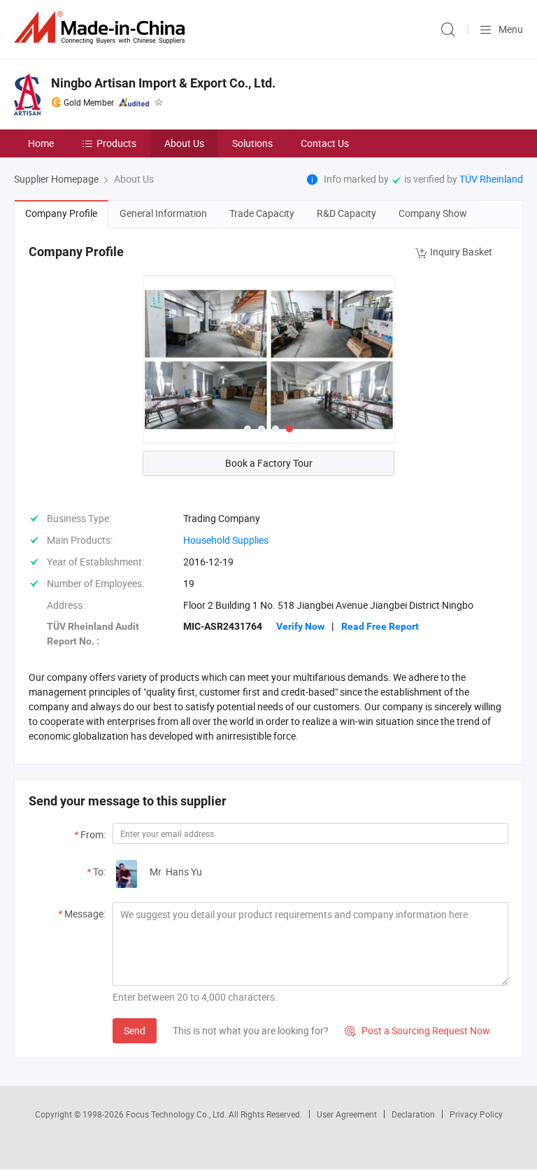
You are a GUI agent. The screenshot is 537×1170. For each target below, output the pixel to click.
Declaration (413, 1114)
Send (134, 1030)
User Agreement (347, 1114)
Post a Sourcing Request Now (417, 1030)
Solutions (252, 143)
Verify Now (300, 626)
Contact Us (325, 143)
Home (41, 143)
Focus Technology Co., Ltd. (177, 1114)
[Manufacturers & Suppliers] (102, 27)
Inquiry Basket (461, 251)
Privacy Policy (476, 1114)
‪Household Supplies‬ (225, 540)
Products (116, 143)
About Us (184, 143)
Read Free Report (380, 626)
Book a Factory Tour (269, 463)
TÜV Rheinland (491, 178)
